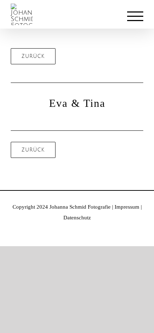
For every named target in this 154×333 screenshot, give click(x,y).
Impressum (127, 207)
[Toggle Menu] (135, 16)
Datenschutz (77, 217)
